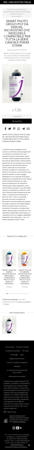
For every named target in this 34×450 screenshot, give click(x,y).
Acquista (17, 121)
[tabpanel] (17, 83)
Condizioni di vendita (12, 351)
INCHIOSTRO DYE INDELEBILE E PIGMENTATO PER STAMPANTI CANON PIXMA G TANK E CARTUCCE (16, 12)
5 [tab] (13, 293)
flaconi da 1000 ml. (17, 16)
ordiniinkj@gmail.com (17, 445)
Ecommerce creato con (17, 447)
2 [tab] (7, 293)
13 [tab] (28, 293)
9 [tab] (20, 293)
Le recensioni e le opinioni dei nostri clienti (17, 371)
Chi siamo (25, 351)
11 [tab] (24, 293)
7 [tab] (17, 293)
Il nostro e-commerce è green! (17, 362)
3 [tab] (9, 293)
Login (22, 355)
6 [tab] (15, 293)
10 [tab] (22, 293)
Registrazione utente (17, 359)
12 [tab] (26, 293)
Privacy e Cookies (22, 347)
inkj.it (7, 304)
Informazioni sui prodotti (17, 376)
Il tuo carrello (10, 347)
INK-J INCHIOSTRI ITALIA (17, 2)
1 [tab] (5, 293)
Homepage (14, 355)
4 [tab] (11, 293)
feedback (17, 366)
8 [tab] (18, 293)
